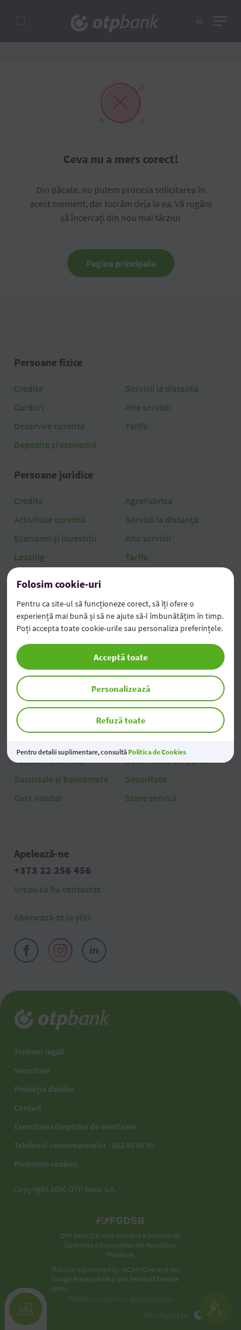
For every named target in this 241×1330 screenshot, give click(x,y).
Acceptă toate (121, 657)
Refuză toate (121, 720)
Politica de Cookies (157, 751)
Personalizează (120, 688)
